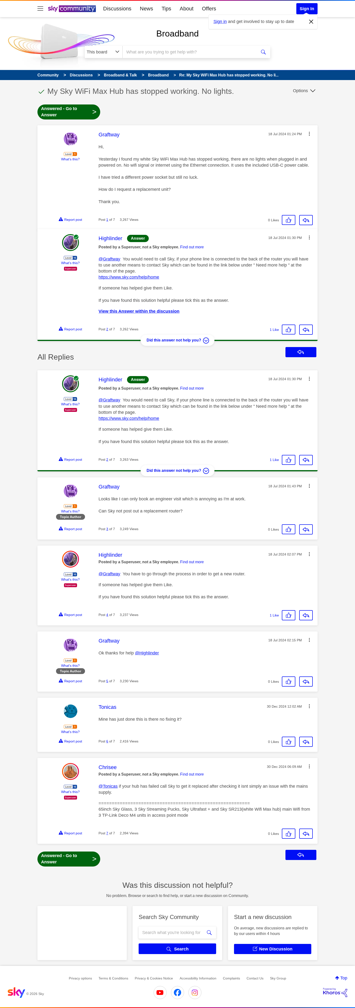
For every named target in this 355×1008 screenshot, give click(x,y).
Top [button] (343, 978)
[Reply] (306, 220)
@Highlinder (147, 653)
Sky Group (278, 978)
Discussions (117, 9)
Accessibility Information (198, 978)
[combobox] (189, 52)
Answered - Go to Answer (69, 111)
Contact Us (255, 978)
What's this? (70, 159)
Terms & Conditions (113, 978)
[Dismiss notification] (311, 22)
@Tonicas (108, 786)
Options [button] (300, 90)
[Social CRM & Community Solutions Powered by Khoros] (335, 992)
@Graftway (109, 259)
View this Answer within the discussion (139, 311)
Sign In (307, 8)
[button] (309, 133)
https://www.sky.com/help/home (129, 277)
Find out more (192, 247)
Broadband (177, 33)
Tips (166, 9)
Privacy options (80, 978)
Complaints (231, 978)
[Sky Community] (72, 8)
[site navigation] (40, 9)
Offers (209, 9)
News (146, 9)
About (186, 9)
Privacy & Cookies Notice (154, 978)
